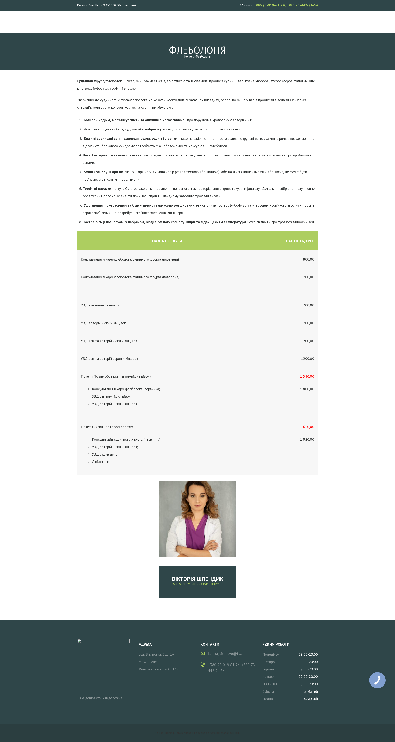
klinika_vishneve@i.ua (225, 653)
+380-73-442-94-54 (302, 5)
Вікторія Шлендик (197, 578)
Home (188, 56)
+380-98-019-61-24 (269, 5)
